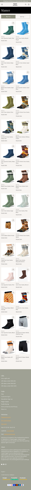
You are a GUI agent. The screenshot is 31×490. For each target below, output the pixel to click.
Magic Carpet (5, 401)
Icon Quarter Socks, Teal (7, 38)
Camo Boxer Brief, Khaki (7, 235)
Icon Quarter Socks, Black (8, 332)
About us (3, 409)
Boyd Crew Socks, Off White (6, 358)
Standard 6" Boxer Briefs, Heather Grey (22, 333)
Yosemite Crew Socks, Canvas (7, 261)
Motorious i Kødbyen (9, 474)
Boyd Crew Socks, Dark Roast (22, 187)
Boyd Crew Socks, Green (7, 186)
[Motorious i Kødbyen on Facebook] (4, 464)
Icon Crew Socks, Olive (7, 112)
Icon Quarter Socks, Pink (7, 284)
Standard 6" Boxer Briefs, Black (22, 358)
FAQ (2, 394)
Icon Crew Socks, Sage (7, 211)
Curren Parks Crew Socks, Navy (22, 162)
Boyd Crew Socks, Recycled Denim (20, 261)
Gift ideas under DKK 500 (8, 383)
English (3, 471)
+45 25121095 (10, 431)
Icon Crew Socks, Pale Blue (21, 211)
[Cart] (29, 4)
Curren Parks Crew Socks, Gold (22, 113)
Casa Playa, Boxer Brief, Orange (7, 308)
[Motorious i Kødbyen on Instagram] (6, 464)
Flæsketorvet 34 (6, 417)
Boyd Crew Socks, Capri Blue (7, 88)
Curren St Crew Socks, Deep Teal (7, 137)
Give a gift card (5, 378)
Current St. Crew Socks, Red (22, 308)
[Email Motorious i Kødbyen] (2, 464)
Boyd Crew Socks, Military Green (22, 137)
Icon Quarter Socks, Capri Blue (22, 88)
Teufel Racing (5, 404)
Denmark (4, 424)
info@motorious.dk (9, 434)
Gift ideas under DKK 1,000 (8, 386)
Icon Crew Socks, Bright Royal (22, 39)
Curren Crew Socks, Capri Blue (22, 63)
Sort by (22, 16)
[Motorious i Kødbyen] (15, 4)
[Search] (25, 4)
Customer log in (5, 396)
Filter (9, 16)
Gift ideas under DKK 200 (8, 381)
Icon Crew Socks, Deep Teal (7, 63)
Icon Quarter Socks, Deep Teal (8, 162)
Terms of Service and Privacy (9, 406)
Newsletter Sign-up (6, 399)
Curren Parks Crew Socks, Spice (22, 236)
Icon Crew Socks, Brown (22, 284)
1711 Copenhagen (6, 420)
